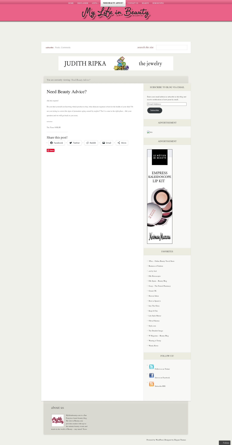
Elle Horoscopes (155, 276)
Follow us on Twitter (162, 369)
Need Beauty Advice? (113, 3)
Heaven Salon (154, 296)
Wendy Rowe (153, 345)
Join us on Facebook (162, 377)
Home (71, 3)
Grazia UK (152, 291)
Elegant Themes (180, 440)
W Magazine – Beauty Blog (159, 335)
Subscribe (154, 110)
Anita (95, 3)
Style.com (152, 326)
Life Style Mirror (155, 315)
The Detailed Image (156, 330)
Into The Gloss (154, 306)
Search (145, 3)
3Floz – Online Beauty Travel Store (161, 261)
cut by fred (153, 271)
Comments (65, 47)
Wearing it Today (155, 340)
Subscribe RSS (159, 386)
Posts (57, 47)
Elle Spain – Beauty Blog (158, 281)
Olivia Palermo (154, 320)
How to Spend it (155, 301)
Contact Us (133, 3)
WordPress (159, 440)
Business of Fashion (156, 266)
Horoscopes (158, 3)
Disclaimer (82, 3)
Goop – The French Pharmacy (160, 286)
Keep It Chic (153, 311)
